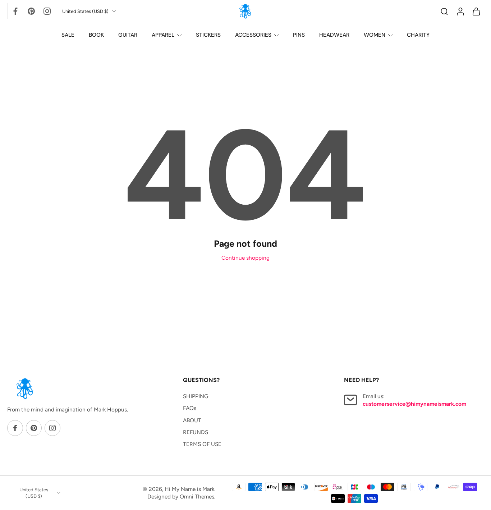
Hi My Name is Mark (189, 489)
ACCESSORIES (253, 34)
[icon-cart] (476, 11)
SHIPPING (195, 396)
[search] (444, 11)
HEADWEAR (334, 34)
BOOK (96, 34)
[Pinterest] (31, 11)
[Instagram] (47, 11)
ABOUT (192, 419)
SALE (67, 34)
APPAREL (163, 34)
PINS (299, 34)
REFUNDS (195, 432)
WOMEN (374, 34)
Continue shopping (245, 257)
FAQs (189, 408)
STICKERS (208, 34)
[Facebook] (15, 11)
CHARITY (418, 34)
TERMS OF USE (202, 444)
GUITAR (127, 34)
